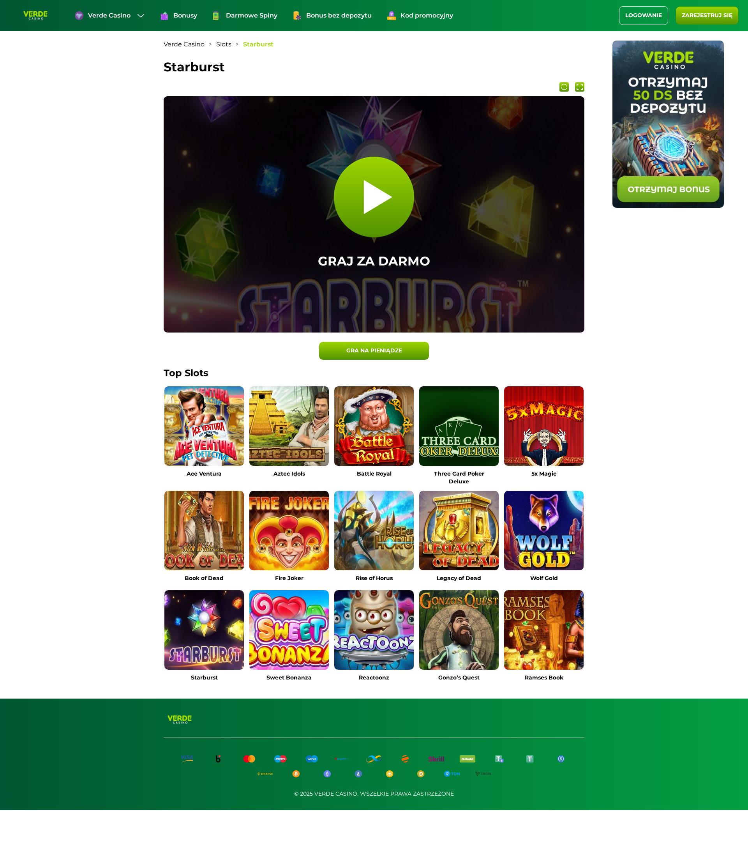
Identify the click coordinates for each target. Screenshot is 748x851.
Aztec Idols (289, 473)
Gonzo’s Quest (459, 677)
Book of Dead (204, 578)
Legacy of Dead (459, 578)
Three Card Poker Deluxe (459, 477)
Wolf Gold (544, 578)
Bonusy (185, 15)
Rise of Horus (374, 578)
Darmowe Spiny (251, 15)
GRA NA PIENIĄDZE (374, 350)
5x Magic (543, 473)
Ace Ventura (204, 473)
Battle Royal (374, 473)
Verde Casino (109, 15)
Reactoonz (374, 677)
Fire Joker (289, 578)
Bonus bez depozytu (339, 15)
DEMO (204, 449)
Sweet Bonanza (289, 677)
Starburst (204, 677)
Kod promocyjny (426, 15)
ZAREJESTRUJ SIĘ (707, 15)
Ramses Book (544, 677)
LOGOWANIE (643, 15)
